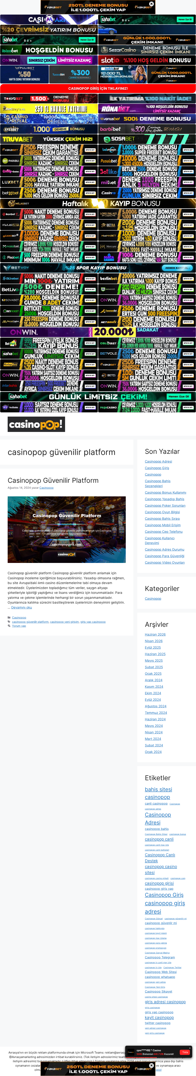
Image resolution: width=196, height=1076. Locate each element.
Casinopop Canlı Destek (160, 857)
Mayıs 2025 (154, 660)
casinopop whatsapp (160, 977)
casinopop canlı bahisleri (157, 850)
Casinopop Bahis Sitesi (156, 834)
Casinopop (19, 617)
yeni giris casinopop (155, 1033)
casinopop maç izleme (156, 938)
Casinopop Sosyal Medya (157, 953)
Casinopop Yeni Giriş (155, 987)
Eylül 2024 (153, 700)
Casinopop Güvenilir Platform (53, 480)
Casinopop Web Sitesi (161, 972)
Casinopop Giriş (157, 468)
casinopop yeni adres (155, 982)
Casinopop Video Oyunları (165, 562)
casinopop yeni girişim (64, 621)
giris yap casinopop (93, 621)
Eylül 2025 (153, 647)
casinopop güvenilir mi (176, 918)
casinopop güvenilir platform (30, 621)
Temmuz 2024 (156, 713)
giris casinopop (152, 1007)
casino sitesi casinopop (156, 997)
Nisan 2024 (154, 732)
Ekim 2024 (153, 693)
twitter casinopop (158, 1023)
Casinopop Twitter (172, 967)
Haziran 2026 (155, 634)
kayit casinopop (159, 1017)
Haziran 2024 (155, 719)
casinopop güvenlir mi (161, 923)
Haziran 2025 (155, 654)
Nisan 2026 (154, 641)
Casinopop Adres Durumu (164, 549)
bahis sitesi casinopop (158, 793)
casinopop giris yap (159, 889)
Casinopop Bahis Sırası (162, 519)
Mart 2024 (153, 739)
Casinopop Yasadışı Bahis (164, 499)
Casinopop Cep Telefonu (164, 532)
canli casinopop (156, 803)
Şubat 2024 (154, 745)
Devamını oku (21, 607)
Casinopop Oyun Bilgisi (162, 512)
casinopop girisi (159, 883)
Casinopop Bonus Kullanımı (165, 492)
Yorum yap (19, 625)
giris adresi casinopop (165, 1001)
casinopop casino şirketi (157, 878)
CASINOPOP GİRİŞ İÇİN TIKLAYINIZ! (98, 89)
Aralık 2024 (154, 680)
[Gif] (98, 203)
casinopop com (178, 878)
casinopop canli (159, 839)
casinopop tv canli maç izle (158, 962)
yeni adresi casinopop (155, 1028)
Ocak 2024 (153, 752)
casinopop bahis (157, 829)
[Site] (49, 149)
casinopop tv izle (153, 967)
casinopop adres (153, 809)
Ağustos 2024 (156, 706)
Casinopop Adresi (158, 461)
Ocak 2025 (153, 674)
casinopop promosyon (155, 948)
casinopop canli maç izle (157, 845)
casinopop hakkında (154, 928)
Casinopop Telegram (160, 957)
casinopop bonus (177, 834)
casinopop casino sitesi (161, 869)
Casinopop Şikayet (158, 991)
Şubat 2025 (154, 667)
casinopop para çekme (156, 943)
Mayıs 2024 (154, 726)
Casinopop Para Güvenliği (164, 556)
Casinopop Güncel (154, 918)
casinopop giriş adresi (165, 907)
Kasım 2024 (154, 687)
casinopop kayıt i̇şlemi (156, 933)
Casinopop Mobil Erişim (163, 525)
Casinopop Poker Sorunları (165, 506)
